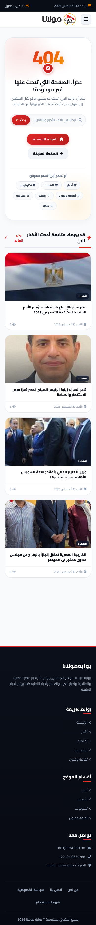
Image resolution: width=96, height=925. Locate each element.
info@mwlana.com (71, 848)
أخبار (85, 732)
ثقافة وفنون (78, 760)
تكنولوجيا (81, 750)
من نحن (73, 889)
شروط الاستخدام (48, 902)
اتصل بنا (56, 889)
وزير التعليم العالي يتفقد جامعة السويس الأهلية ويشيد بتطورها (53, 474)
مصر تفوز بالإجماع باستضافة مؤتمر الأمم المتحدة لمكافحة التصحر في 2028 (54, 309)
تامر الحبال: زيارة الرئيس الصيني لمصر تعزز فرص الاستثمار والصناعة (49, 392)
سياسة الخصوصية (30, 889)
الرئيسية (82, 723)
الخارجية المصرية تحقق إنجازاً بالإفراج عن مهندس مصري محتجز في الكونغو (48, 557)
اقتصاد (83, 741)
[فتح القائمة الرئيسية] (86, 19)
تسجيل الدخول (14, 5)
